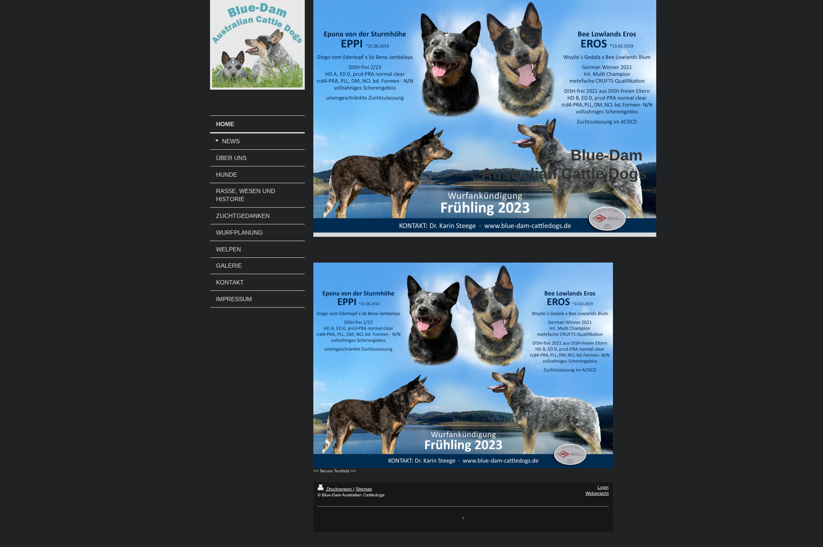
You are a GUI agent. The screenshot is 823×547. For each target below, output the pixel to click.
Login (603, 487)
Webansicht (597, 493)
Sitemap (364, 489)
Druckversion (339, 489)
